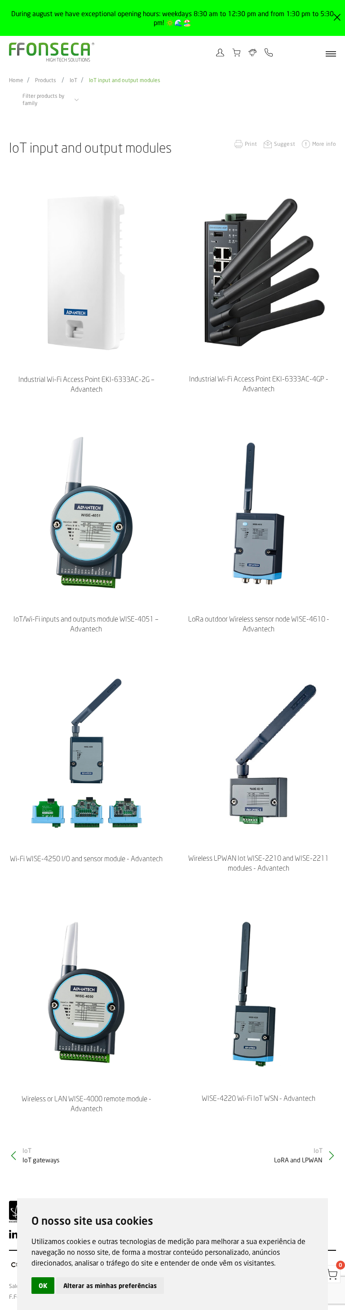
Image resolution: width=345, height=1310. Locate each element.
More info (324, 143)
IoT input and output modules (124, 80)
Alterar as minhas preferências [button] (110, 1285)
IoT (73, 80)
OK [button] (43, 1285)
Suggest (284, 143)
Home (16, 80)
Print (251, 143)
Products (45, 80)
